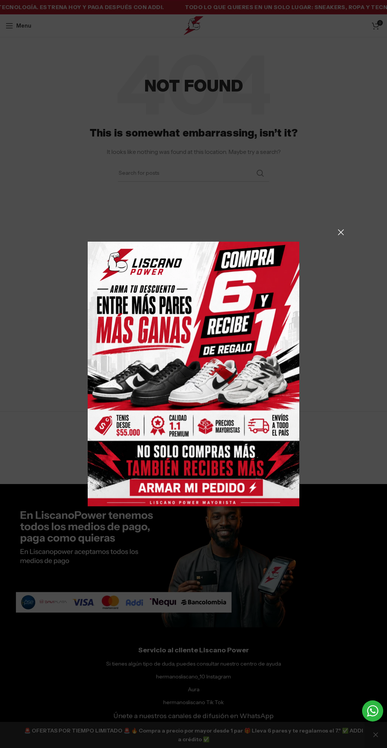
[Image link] (193, 373)
